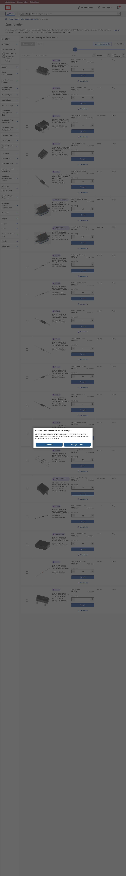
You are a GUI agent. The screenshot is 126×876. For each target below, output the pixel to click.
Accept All (49, 445)
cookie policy (41, 438)
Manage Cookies (77, 445)
